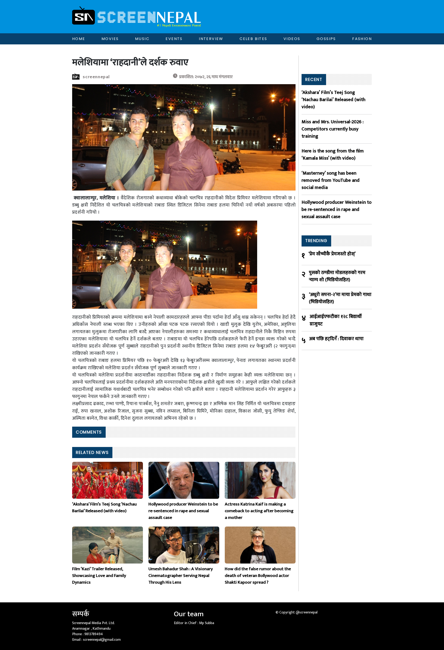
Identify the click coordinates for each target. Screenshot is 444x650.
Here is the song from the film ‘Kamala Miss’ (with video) (333, 154)
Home (78, 38)
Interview (211, 38)
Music (142, 38)
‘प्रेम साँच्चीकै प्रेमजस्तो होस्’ (332, 254)
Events (174, 38)
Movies (110, 38)
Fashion (362, 38)
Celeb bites (253, 38)
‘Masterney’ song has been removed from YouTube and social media (331, 180)
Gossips (326, 38)
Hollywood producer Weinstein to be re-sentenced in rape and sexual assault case (337, 209)
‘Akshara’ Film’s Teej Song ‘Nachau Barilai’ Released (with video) (333, 100)
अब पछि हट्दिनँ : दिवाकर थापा (336, 339)
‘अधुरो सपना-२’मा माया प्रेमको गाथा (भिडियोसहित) (340, 298)
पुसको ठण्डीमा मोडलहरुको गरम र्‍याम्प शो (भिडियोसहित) (337, 276)
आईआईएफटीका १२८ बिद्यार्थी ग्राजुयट (336, 320)
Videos (292, 38)
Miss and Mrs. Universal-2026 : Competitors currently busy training (333, 129)
